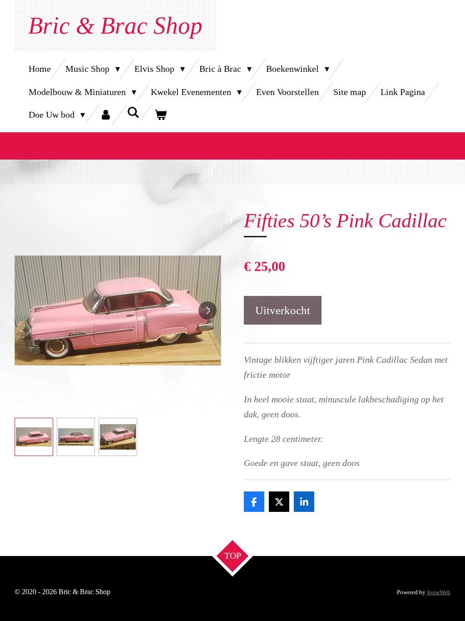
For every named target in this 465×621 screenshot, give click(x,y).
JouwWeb (438, 592)
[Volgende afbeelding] (207, 310)
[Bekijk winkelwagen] (160, 115)
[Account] (105, 115)
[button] (34, 437)
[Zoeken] (133, 112)
